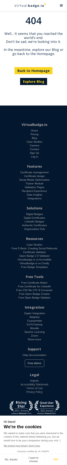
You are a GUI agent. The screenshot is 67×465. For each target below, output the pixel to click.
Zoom (34, 335)
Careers (34, 145)
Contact (34, 149)
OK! (55, 459)
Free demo (34, 363)
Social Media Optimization (34, 179)
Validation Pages (34, 187)
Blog (34, 137)
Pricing (35, 134)
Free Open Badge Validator (34, 297)
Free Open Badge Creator (34, 293)
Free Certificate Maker (34, 282)
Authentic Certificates (34, 225)
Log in (34, 156)
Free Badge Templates (34, 267)
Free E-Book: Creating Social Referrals (34, 248)
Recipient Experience (34, 190)
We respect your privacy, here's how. (22, 445)
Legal (34, 375)
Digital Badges (34, 214)
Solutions (34, 208)
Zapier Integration (34, 313)
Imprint (34, 380)
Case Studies (34, 141)
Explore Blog (33, 81)
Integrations (35, 198)
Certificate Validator (34, 252)
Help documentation (34, 355)
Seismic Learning (34, 331)
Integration (34, 307)
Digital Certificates (34, 217)
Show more (34, 339)
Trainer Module (34, 183)
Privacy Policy (34, 392)
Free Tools (34, 276)
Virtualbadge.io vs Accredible (34, 259)
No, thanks (11, 459)
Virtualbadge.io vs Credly (34, 263)
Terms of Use (34, 388)
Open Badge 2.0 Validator (34, 255)
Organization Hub (34, 228)
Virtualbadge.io (34, 124)
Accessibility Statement (34, 384)
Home (34, 130)
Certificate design (34, 176)
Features (34, 166)
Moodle (34, 328)
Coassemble (34, 320)
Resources (34, 238)
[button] (61, 5)
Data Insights (34, 194)
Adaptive (34, 316)
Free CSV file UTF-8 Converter (34, 290)
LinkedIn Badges (34, 221)
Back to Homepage (33, 70)
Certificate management (34, 172)
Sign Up (34, 152)
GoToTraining (34, 324)
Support (34, 349)
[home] (28, 6)
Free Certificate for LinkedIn (34, 286)
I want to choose (33, 459)
